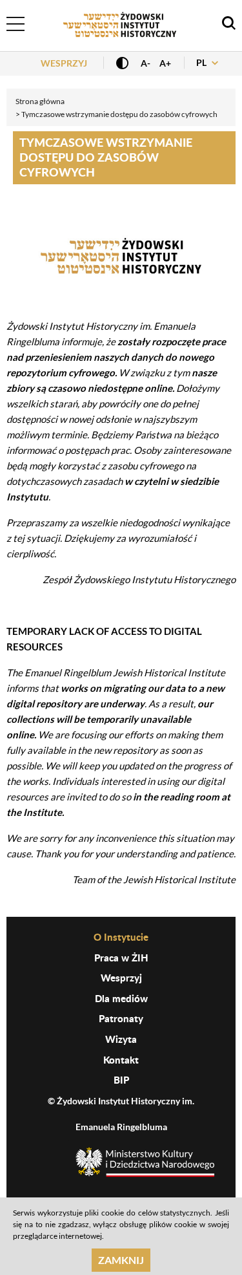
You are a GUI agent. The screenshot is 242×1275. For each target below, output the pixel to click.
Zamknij (121, 1260)
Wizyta (121, 1039)
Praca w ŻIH (121, 957)
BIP (121, 1080)
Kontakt (121, 1060)
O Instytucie (121, 937)
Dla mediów (121, 998)
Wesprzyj (64, 63)
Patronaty (121, 1018)
